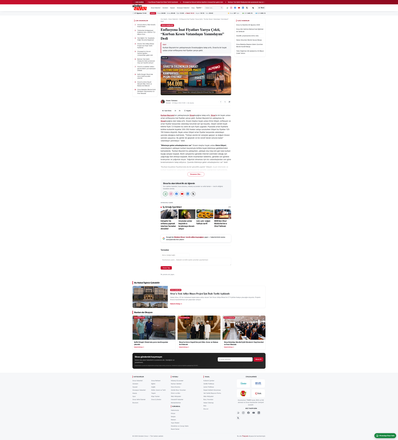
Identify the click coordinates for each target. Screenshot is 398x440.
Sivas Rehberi (155, 380)
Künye (173, 413)
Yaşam (153, 393)
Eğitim (153, 384)
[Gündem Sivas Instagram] (231, 7)
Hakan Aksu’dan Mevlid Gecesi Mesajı (249, 40)
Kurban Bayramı (167, 115)
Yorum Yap (166, 268)
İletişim (173, 416)
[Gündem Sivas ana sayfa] (139, 8)
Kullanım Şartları (208, 380)
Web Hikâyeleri (176, 396)
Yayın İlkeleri (175, 423)
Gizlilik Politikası (208, 384)
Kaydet (188, 110)
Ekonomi (135, 403)
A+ (180, 110)
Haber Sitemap (208, 403)
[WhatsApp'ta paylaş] (229, 101)
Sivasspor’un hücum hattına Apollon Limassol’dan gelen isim (179, 2)
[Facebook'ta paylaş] (220, 101)
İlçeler (199, 8)
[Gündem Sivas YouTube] (239, 7)
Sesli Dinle (167, 110)
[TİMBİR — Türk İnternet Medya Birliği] (243, 383)
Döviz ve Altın (175, 393)
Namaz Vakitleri (176, 384)
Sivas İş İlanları (156, 399)
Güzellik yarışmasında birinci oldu (247, 36)
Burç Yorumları (208, 399)
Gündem (165, 8)
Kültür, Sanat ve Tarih (158, 390)
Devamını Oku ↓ (196, 174)
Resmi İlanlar (175, 429)
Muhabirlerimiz (176, 403)
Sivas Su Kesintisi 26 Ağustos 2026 (248, 25)
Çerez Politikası (208, 387)
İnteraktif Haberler (177, 399)
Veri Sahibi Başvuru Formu (212, 393)
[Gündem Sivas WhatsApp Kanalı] (227, 7)
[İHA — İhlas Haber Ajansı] (258, 393)
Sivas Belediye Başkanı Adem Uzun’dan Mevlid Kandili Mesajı (249, 45)
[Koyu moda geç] (253, 8)
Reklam (173, 420)
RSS (204, 406)
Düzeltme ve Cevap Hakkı (180, 426)
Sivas (192, 115)
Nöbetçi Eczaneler (177, 380)
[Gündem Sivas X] (247, 7)
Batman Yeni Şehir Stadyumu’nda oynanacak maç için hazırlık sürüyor (228, 2)
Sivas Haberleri (155, 8)
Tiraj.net (245, 436)
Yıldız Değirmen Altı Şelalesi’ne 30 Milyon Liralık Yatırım (250, 52)
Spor (134, 396)
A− (176, 110)
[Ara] (222, 7)
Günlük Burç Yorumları (178, 390)
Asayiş (193, 8)
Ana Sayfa (164, 19)
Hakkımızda (175, 410)
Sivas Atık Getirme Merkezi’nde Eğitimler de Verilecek (249, 30)
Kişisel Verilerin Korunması (212, 390)
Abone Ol (258, 359)
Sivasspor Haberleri (183, 8)
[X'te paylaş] (225, 101)
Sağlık (153, 387)
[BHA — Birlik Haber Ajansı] (258, 383)
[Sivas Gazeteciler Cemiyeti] (243, 393)
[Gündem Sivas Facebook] (235, 7)
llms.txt (205, 409)
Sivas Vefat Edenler (139, 399)
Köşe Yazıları (155, 396)
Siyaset (172, 8)
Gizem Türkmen (171, 101)
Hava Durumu (175, 387)
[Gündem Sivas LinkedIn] (243, 7)
